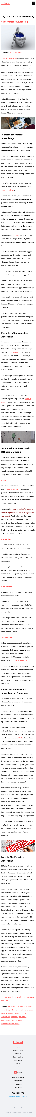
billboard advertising (18, 1010)
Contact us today (7, 997)
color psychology (12, 489)
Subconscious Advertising (14, 22)
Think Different (14, 352)
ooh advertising (18, 1020)
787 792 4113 (18, 1093)
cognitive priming (7, 190)
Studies (21, 738)
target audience (21, 660)
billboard (16, 235)
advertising (12, 1006)
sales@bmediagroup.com (18, 1096)
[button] (33, 3)
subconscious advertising (10, 1024)
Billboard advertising (9, 58)
